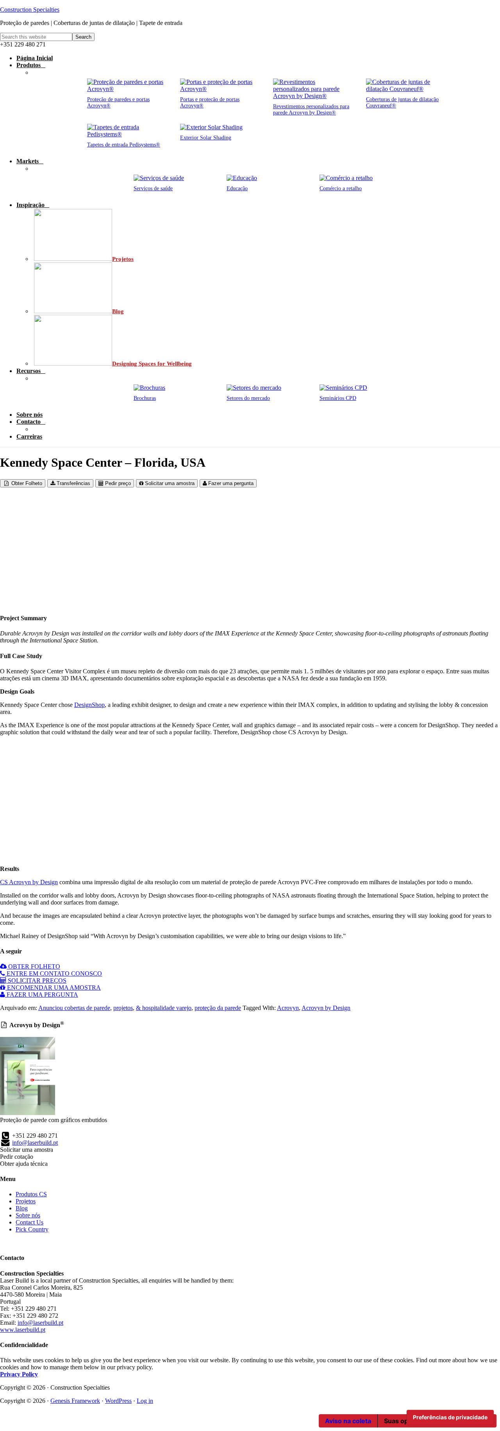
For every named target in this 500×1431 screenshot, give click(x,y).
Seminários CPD (338, 398)
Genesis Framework (75, 1400)
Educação (237, 188)
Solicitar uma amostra (169, 483)
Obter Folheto (26, 483)
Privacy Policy (19, 1374)
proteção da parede (218, 1008)
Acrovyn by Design (326, 1008)
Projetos (26, 1201)
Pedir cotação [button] (16, 1156)
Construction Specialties (29, 9)
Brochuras (145, 398)
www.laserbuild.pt (22, 1329)
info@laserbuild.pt (35, 1142)
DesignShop (89, 704)
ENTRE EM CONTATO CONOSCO (53, 973)
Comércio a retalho (341, 188)
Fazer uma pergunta (230, 483)
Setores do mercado (248, 398)
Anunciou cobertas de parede (74, 1008)
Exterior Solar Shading (205, 138)
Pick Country (32, 1229)
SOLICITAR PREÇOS (36, 980)
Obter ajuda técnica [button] (24, 1163)
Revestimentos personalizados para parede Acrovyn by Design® (311, 109)
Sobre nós (28, 1215)
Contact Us (29, 1222)
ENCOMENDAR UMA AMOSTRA (53, 987)
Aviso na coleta (348, 1421)
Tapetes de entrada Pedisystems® (123, 145)
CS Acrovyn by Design (29, 882)
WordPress (118, 1400)
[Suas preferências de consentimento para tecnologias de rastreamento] (450, 1417)
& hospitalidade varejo (163, 1008)
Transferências (72, 483)
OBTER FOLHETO (33, 966)
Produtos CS (31, 1194)
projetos (123, 1008)
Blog (22, 1208)
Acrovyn (288, 1008)
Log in (145, 1400)
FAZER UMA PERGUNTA (41, 994)
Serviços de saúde (153, 188)
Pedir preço (117, 483)
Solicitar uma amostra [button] (26, 1149)
